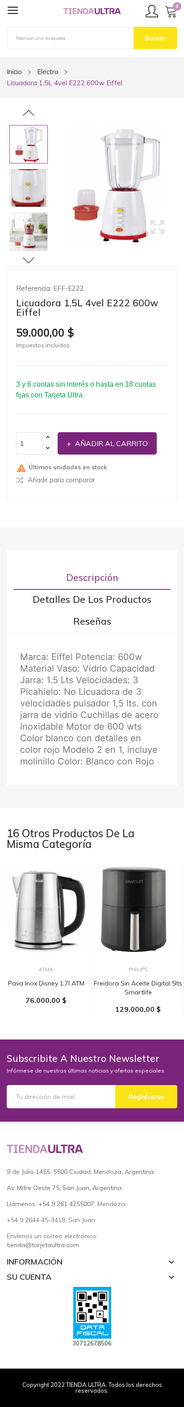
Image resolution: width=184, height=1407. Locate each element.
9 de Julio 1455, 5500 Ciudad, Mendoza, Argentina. (81, 1172)
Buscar (155, 38)
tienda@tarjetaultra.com (43, 1245)
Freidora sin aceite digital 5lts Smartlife (138, 987)
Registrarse (146, 1097)
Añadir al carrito (111, 443)
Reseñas (92, 621)
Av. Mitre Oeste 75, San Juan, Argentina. (65, 1188)
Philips (138, 969)
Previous (28, 113)
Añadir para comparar (61, 480)
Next (28, 260)
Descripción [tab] (92, 577)
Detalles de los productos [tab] (92, 599)
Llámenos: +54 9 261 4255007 (50, 1204)
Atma (46, 969)
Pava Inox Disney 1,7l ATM (46, 983)
